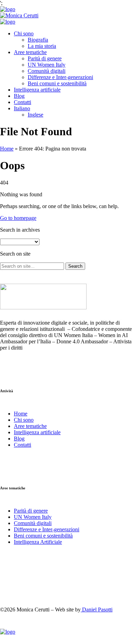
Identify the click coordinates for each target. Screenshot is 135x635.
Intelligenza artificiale (37, 90)
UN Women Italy (46, 65)
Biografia (38, 40)
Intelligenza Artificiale (38, 542)
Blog (19, 96)
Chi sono (24, 33)
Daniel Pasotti (96, 609)
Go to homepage (18, 218)
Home (7, 149)
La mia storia (42, 46)
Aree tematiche (30, 52)
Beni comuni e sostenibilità (57, 83)
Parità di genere (45, 58)
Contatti (22, 102)
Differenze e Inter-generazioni (60, 77)
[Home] (7, 9)
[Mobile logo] (7, 632)
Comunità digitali (46, 71)
